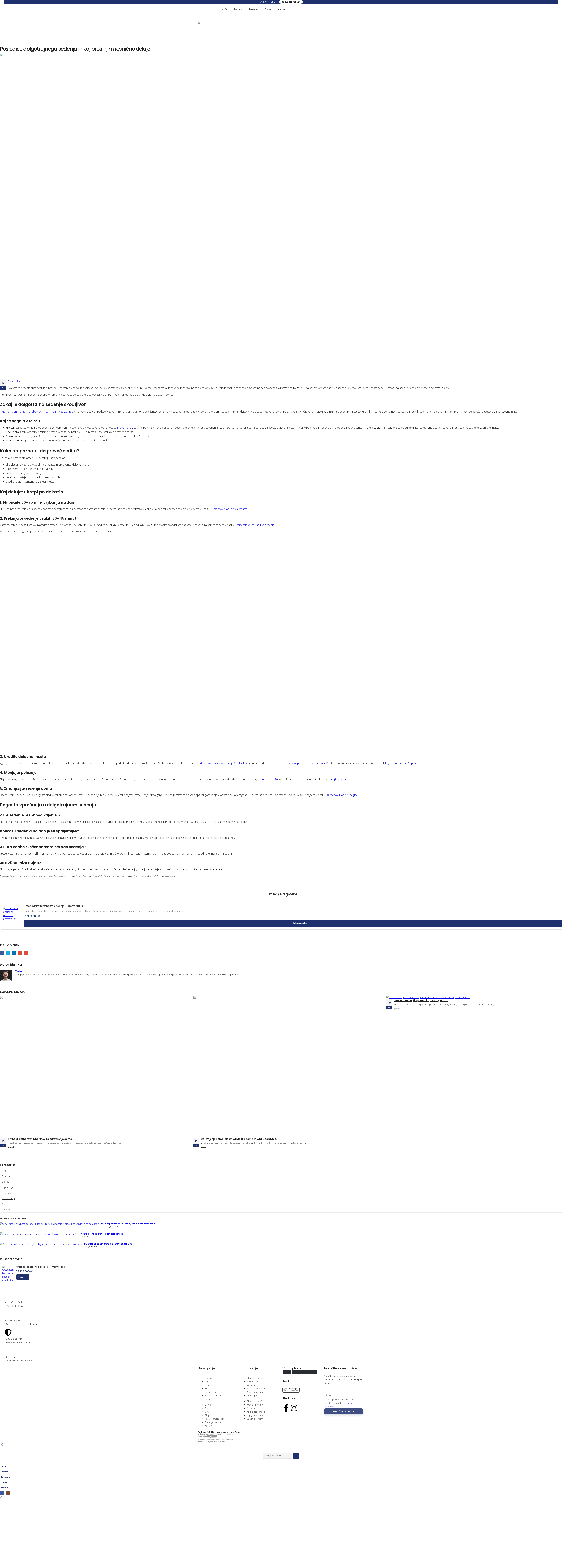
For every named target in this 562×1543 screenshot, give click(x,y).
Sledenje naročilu (213, 1395)
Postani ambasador (214, 1392)
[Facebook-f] (286, 1408)
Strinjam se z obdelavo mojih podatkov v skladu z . (340, 1403)
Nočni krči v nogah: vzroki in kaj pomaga (102, 1233)
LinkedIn (14, 953)
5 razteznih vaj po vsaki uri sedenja (254, 525)
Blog (18, 381)
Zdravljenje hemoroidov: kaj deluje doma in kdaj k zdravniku (239, 1139)
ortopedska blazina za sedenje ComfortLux (223, 763)
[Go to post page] (52, 1223)
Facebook (2, 953)
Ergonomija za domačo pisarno (402, 763)
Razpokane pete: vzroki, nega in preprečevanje (130, 1223)
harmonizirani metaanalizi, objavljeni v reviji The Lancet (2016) (36, 411)
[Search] (296, 1456)
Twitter (8, 953)
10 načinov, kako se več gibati (342, 795)
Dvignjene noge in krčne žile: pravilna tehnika (108, 1243)
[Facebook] (2, 1493)
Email (26, 953)
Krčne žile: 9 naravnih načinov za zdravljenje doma (40, 1139)
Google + (20, 953)
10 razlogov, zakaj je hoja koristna (228, 509)
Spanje (5, 1203)
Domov (208, 1378)
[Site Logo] (209, 24)
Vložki (225, 9)
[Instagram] (294, 1408)
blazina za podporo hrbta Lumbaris (305, 763)
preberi (11, 1147)
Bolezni (5, 1181)
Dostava (251, 1385)
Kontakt (282, 9)
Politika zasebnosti (256, 1388)
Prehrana (6, 1192)
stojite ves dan (339, 779)
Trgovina (253, 9)
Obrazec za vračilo (255, 1378)
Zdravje (6, 1209)
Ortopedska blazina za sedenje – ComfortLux (53, 906)
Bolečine (6, 1176)
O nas (268, 9)
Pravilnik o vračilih (255, 1381)
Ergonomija (7, 1187)
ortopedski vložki (268, 779)
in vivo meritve (125, 427)
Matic (10, 381)
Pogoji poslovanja (255, 1392)
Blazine (238, 9)
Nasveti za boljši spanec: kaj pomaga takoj (421, 1000)
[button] (2, 1445)
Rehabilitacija (8, 1198)
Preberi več (22, 1277)
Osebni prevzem (255, 1395)
